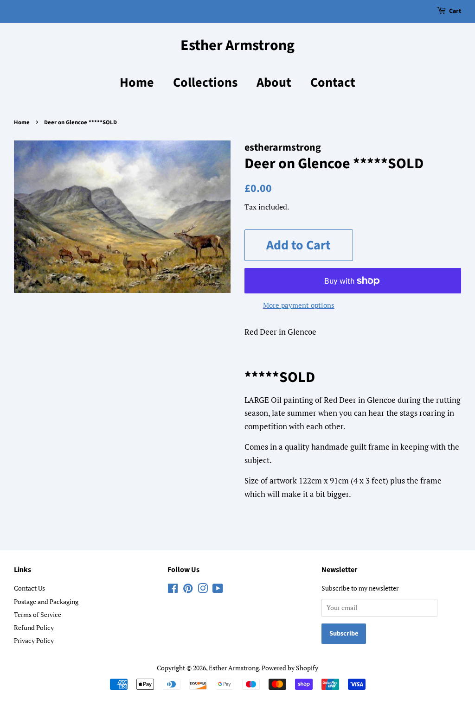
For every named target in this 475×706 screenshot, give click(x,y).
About (274, 82)
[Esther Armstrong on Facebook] (172, 589)
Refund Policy (34, 627)
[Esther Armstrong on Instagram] (203, 589)
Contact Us (29, 588)
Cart (455, 11)
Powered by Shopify (290, 667)
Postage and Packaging (46, 601)
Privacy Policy (34, 640)
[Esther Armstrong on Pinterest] (188, 589)
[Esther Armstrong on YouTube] (217, 589)
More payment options (298, 305)
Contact (332, 82)
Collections (205, 82)
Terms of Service (37, 614)
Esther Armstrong (237, 45)
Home (137, 82)
